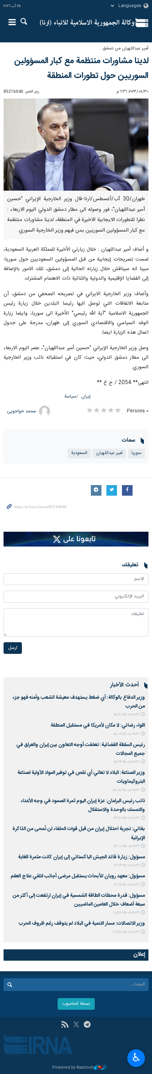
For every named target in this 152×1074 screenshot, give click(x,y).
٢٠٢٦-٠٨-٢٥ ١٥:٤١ (126, 714)
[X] (76, 1025)
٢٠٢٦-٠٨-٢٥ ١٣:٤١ (126, 818)
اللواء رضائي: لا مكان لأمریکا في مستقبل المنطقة (98, 725)
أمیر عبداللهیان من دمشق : (124, 48)
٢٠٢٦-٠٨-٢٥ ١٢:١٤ (126, 885)
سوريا (136, 453)
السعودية (79, 453)
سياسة (70, 396)
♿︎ (136, 1057)
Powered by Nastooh (73, 1068)
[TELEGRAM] (87, 1025)
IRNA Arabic (87, 23)
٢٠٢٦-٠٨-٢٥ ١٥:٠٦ (126, 734)
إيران (85, 396)
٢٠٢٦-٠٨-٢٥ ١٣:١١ (126, 846)
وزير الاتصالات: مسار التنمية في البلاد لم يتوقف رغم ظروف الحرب (82, 923)
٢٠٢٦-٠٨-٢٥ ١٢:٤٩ (126, 865)
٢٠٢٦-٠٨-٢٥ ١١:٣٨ (125, 932)
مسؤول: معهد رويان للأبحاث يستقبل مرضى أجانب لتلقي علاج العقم (78, 876)
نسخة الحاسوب (76, 1004)
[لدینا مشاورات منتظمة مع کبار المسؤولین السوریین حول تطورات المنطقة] (76, 145)
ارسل (12, 648)
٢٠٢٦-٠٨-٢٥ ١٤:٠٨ (126, 790)
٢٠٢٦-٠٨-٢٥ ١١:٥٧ (126, 912)
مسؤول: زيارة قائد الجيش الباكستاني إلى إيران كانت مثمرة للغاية (81, 857)
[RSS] (65, 1025)
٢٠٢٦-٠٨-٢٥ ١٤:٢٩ (126, 762)
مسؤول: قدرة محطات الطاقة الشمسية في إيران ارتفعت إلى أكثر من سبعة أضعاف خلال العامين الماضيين (79, 900)
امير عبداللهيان (109, 453)
